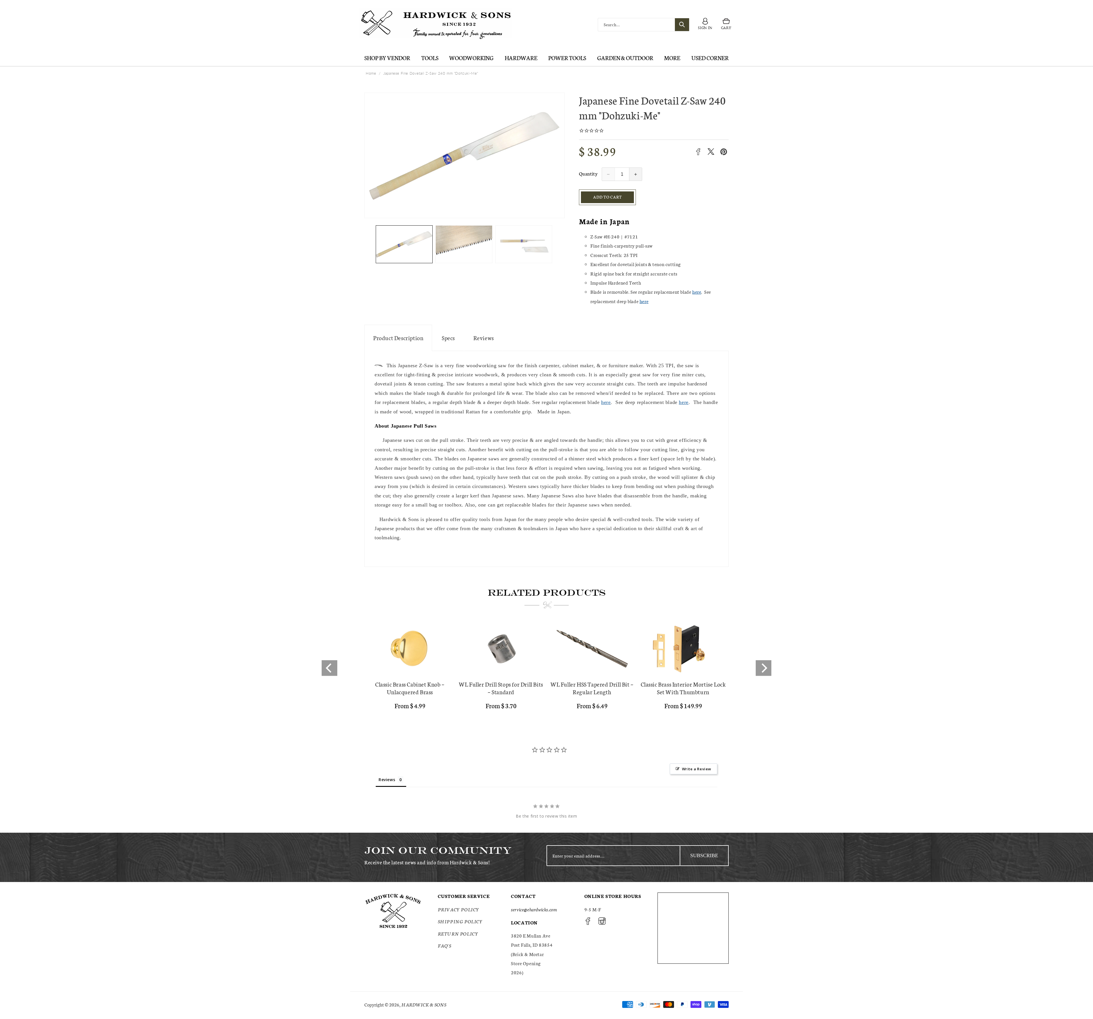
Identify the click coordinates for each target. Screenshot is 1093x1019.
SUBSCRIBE (704, 855)
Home (371, 73)
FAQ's (444, 945)
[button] (726, 24)
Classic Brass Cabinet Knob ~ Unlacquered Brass (410, 688)
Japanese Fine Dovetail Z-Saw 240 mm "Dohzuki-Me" (430, 73)
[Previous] (329, 668)
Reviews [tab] (387, 779)
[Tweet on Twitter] (711, 152)
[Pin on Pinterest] (724, 152)
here (696, 291)
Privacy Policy (458, 909)
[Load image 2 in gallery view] (463, 244)
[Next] (763, 668)
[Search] (682, 24)
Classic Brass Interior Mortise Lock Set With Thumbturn (683, 688)
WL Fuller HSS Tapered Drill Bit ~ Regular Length (592, 688)
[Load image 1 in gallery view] (404, 244)
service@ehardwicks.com (534, 909)
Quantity (588, 173)
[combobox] (643, 24)
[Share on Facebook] (698, 152)
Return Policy (458, 933)
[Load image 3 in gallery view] (523, 244)
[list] (546, 668)
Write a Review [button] (696, 768)
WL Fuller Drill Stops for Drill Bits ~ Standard (501, 688)
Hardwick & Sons (423, 1004)
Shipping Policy (460, 921)
